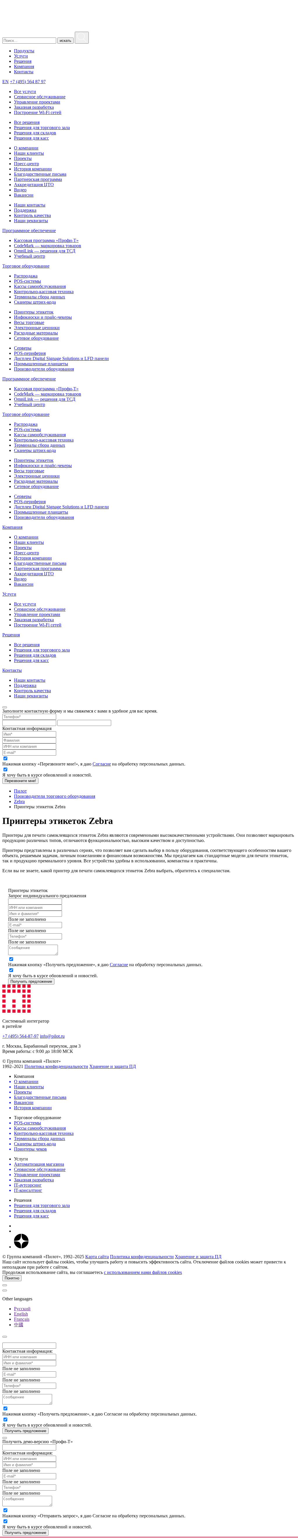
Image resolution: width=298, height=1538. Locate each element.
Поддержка (25, 210)
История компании (33, 168)
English (21, 1313)
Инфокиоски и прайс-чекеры (43, 317)
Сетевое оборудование (36, 338)
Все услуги (25, 91)
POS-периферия (30, 353)
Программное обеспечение (29, 230)
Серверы (22, 348)
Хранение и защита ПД (112, 1066)
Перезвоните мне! (20, 781)
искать (65, 40)
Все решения (27, 122)
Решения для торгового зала (42, 127)
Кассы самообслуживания (40, 286)
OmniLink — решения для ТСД (44, 250)
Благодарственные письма (40, 174)
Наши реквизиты (31, 220)
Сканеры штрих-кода (35, 302)
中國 (18, 1324)
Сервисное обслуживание (39, 96)
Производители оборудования (44, 368)
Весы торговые (29, 322)
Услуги (21, 56)
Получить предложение (31, 981)
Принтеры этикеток (34, 311)
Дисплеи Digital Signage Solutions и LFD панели (61, 358)
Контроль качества (32, 215)
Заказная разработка (34, 107)
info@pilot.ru (52, 1036)
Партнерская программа (38, 179)
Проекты (23, 158)
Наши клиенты (29, 153)
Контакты (23, 71)
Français (21, 1319)
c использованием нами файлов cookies (143, 1272)
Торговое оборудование (25, 266)
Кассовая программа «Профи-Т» (46, 240)
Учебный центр (29, 256)
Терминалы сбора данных (39, 296)
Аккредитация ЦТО (34, 184)
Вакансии (23, 195)
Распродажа (26, 275)
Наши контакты (29, 204)
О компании (26, 147)
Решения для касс (31, 138)
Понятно (12, 1278)
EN (5, 81)
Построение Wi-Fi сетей (37, 112)
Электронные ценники (37, 327)
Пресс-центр (26, 163)
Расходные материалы (36, 332)
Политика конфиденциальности (56, 1066)
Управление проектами (37, 101)
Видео (20, 189)
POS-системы (27, 281)
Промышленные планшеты (41, 363)
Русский (22, 1308)
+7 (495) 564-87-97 (20, 1036)
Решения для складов (35, 132)
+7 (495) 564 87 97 (28, 81)
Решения (22, 61)
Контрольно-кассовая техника (44, 291)
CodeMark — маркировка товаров (47, 245)
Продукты (24, 50)
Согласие (102, 763)
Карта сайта (97, 1256)
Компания (24, 66)
